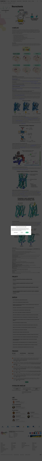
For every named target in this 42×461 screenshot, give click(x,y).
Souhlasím (27, 232)
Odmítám (22, 232)
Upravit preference (16, 232)
